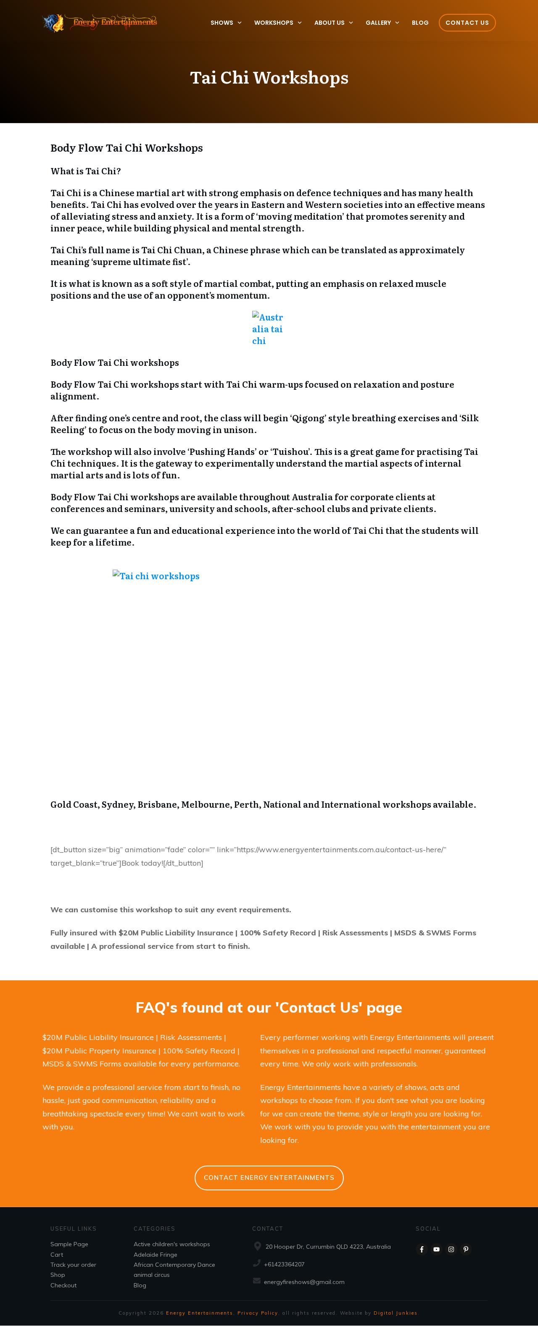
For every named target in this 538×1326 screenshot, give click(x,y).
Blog (140, 1285)
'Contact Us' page (338, 1007)
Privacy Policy (257, 1313)
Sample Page (69, 1244)
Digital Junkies (396, 1313)
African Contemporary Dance (174, 1264)
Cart (56, 1254)
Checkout (63, 1285)
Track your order (73, 1264)
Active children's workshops (172, 1244)
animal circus (152, 1275)
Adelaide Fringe (155, 1254)
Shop (57, 1275)
